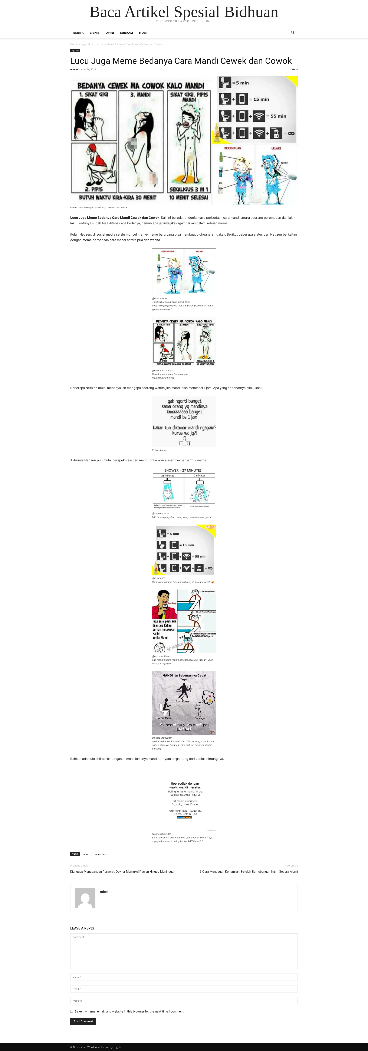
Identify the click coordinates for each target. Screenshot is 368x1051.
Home (74, 44)
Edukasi (126, 33)
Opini (109, 33)
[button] (293, 33)
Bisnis (94, 33)
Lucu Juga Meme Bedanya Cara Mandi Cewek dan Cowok (181, 61)
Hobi (143, 33)
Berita (78, 33)
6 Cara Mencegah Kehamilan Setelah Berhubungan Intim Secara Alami (249, 872)
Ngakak (86, 44)
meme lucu (101, 854)
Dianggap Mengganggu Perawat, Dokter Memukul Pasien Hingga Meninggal (122, 872)
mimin (74, 69)
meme (86, 854)
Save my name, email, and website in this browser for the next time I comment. (129, 1011)
